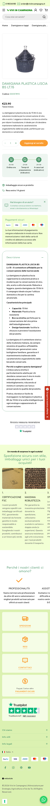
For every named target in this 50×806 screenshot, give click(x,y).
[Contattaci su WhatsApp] (43, 799)
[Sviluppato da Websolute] (7, 780)
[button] (47, 403)
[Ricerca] (44, 17)
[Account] (35, 10)
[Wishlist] (41, 10)
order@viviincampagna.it (33, 4)
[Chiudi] (44, 201)
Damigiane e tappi (20, 25)
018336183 (10, 4)
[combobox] (25, 17)
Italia (8, 752)
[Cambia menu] (3, 10)
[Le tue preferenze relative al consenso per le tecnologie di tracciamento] (4, 801)
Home (5, 25)
